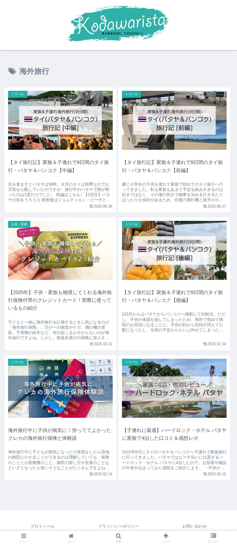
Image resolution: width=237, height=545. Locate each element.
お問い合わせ (194, 526)
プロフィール (42, 526)
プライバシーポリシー (118, 526)
